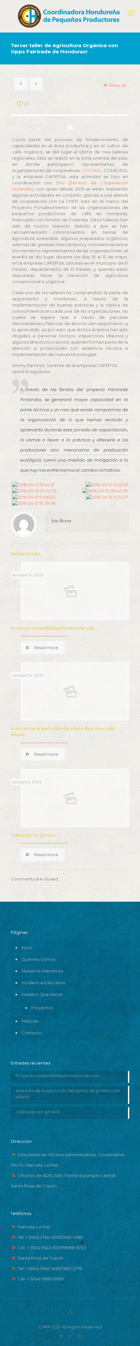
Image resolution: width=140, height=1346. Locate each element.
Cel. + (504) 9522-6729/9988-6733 (52, 1247)
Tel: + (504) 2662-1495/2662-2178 (50, 1268)
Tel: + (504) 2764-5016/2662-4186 (50, 1237)
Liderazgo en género (33, 835)
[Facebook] (61, 1336)
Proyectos (42, 1007)
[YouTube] (70, 1336)
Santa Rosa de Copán (40, 1258)
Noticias (29, 1021)
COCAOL (92, 170)
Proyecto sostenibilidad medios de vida (52, 628)
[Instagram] (79, 1336)
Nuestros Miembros (42, 971)
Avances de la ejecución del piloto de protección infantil (68, 1093)
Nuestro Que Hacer (42, 994)
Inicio (27, 947)
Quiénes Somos (38, 959)
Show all (117, 85)
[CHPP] (70, 16)
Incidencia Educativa (43, 982)
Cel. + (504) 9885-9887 (41, 1278)
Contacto (31, 1032)
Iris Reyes (61, 521)
